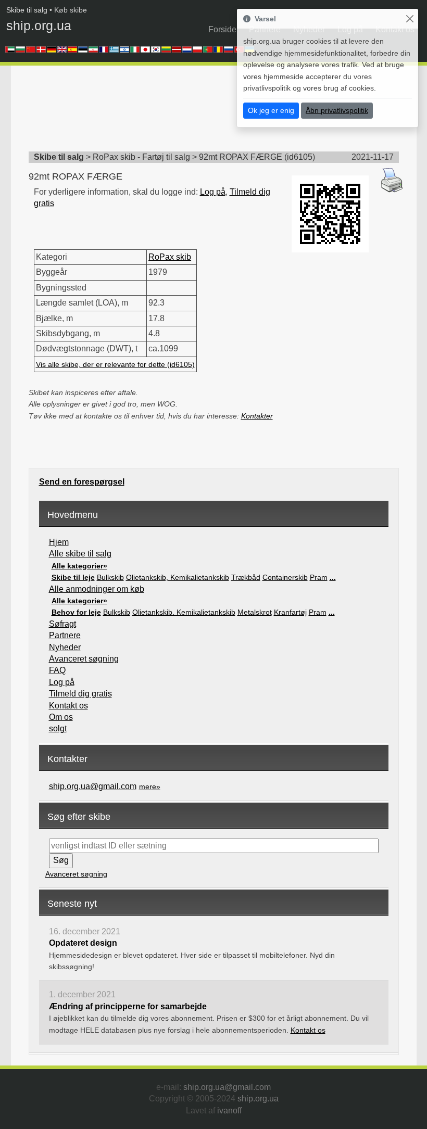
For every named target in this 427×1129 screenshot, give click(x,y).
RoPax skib (169, 256)
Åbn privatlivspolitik (337, 110)
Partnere (65, 635)
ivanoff (229, 1110)
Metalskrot (254, 612)
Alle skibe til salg (80, 553)
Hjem (59, 542)
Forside (222, 29)
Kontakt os (68, 705)
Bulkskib (110, 577)
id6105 (299, 157)
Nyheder (65, 647)
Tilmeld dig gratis (80, 693)
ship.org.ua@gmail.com (92, 786)
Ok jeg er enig (271, 110)
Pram (319, 577)
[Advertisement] (218, 111)
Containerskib (285, 577)
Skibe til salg (26, 10)
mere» (149, 786)
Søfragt (62, 623)
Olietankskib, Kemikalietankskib (177, 577)
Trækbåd (245, 577)
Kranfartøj (290, 612)
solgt (58, 728)
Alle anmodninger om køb (96, 589)
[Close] (409, 19)
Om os (61, 717)
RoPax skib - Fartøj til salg (141, 157)
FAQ (57, 670)
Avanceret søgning (84, 658)
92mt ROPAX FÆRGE (240, 157)
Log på (212, 191)
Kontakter (257, 416)
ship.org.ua (38, 25)
